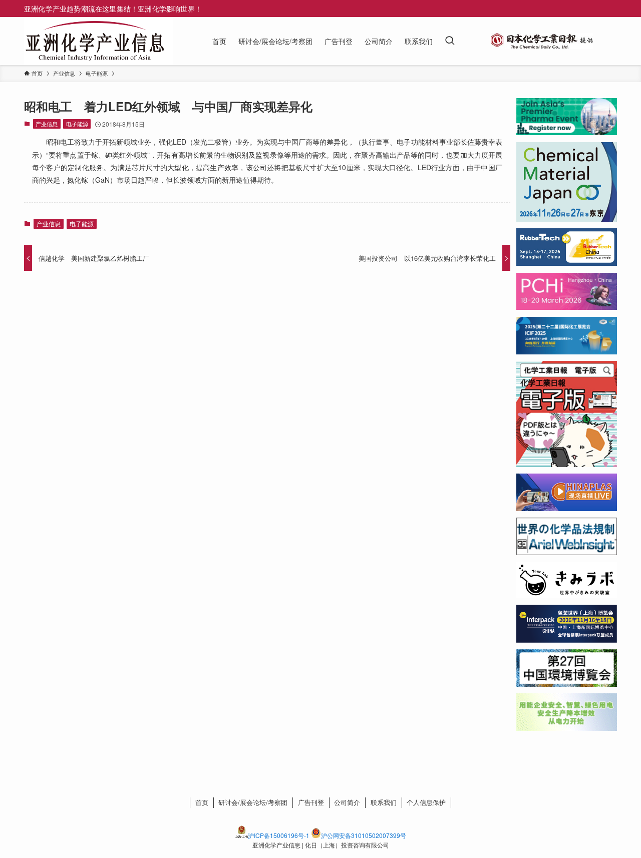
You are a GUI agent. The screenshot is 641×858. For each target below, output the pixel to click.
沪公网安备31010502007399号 (363, 835)
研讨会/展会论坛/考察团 (252, 802)
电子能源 (77, 124)
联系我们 (384, 802)
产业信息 (47, 124)
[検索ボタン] (450, 41)
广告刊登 (311, 802)
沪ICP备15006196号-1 (278, 835)
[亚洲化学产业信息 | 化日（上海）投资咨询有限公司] (95, 41)
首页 (201, 802)
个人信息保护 (426, 802)
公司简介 (347, 802)
